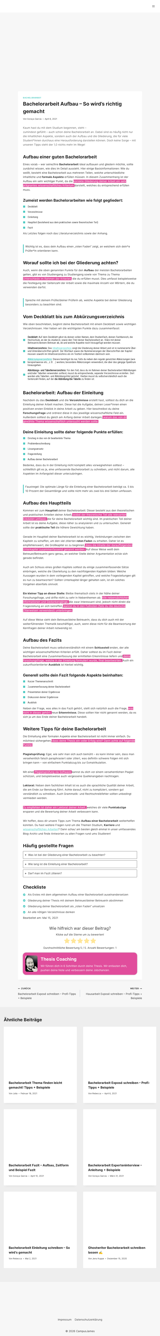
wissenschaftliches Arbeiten (40, 829)
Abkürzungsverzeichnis (40, 359)
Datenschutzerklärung (88, 1319)
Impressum (65, 1319)
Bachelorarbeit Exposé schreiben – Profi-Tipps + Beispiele (47, 993)
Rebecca (96, 1093)
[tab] (80, 855)
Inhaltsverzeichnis (62, 348)
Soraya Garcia (34, 119)
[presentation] (40, 1051)
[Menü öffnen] (153, 6)
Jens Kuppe (98, 1258)
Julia (15, 1093)
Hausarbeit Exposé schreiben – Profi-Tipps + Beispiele (114, 993)
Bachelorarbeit (32, 98)
